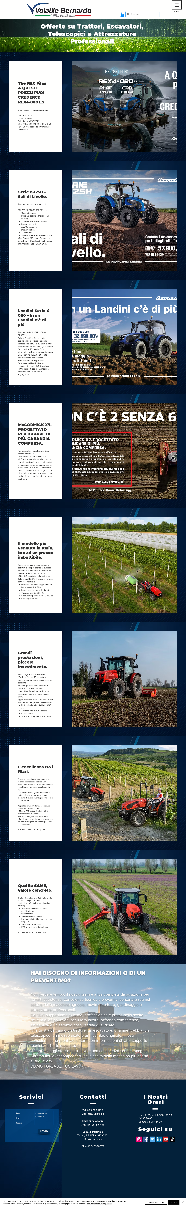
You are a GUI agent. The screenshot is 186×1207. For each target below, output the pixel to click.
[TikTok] (172, 1139)
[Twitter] (152, 1139)
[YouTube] (165, 1139)
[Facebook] (145, 1139)
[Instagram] (139, 1139)
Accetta (174, 1202)
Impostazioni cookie (155, 1202)
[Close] (182, 1202)
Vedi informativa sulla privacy (99, 1203)
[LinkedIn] (159, 1139)
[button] (122, 14)
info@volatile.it (95, 1114)
